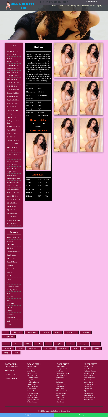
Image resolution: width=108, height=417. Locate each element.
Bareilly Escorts (32, 373)
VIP (5, 332)
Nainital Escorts (88, 375)
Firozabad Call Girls (13, 65)
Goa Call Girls (11, 137)
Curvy (6, 352)
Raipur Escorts (88, 386)
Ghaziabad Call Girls (13, 89)
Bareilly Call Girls (12, 62)
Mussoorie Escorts (89, 377)
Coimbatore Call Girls (13, 151)
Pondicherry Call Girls (13, 178)
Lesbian (70, 344)
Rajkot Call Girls (12, 210)
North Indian (10, 304)
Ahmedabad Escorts (61, 375)
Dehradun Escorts (89, 373)
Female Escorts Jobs (88, 6)
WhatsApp (81, 415)
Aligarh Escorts (32, 380)
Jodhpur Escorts (60, 397)
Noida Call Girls (12, 86)
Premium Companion (13, 269)
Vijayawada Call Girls (13, 220)
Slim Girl (9, 283)
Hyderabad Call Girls (13, 103)
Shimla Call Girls (12, 213)
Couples (57, 332)
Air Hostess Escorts (11, 378)
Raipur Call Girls (12, 203)
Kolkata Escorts (32, 402)
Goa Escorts (59, 382)
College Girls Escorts (11, 366)
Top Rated (86, 332)
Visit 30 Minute (11, 276)
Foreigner (10, 307)
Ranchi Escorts (88, 400)
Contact (60, 6)
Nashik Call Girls (12, 175)
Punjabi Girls (11, 258)
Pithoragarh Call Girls (13, 199)
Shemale (17, 344)
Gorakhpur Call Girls (13, 75)
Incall (8, 321)
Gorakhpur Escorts (33, 382)
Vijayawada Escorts (89, 397)
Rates (73, 6)
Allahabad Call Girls (13, 69)
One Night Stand (12, 290)
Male (27, 344)
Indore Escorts (60, 402)
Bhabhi (9, 300)
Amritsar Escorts (61, 386)
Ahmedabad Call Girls (13, 126)
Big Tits (59, 344)
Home (54, 6)
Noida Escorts (31, 389)
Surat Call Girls (11, 130)
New (16, 352)
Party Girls (10, 265)
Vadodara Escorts (61, 380)
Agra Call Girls (11, 58)
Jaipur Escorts (60, 389)
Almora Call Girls (12, 196)
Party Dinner (49, 348)
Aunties (9, 293)
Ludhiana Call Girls (13, 140)
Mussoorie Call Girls (13, 189)
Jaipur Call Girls (12, 147)
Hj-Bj (75, 348)
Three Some (8, 348)
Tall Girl (9, 279)
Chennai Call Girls (12, 110)
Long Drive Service (13, 286)
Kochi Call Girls (12, 165)
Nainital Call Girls (12, 185)
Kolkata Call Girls (12, 107)
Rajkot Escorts (88, 391)
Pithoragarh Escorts (89, 384)
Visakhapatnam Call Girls (13, 122)
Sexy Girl (10, 272)
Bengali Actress (11, 255)
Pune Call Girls (11, 117)
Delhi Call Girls (11, 55)
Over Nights (17, 332)
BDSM (20, 348)
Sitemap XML (65, 411)
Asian (6, 344)
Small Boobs (63, 348)
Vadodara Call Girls (12, 133)
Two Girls (46, 332)
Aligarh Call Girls (12, 72)
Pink (48, 344)
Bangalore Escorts (32, 397)
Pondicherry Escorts (90, 371)
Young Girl (10, 314)
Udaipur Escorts (60, 395)
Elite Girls (10, 241)
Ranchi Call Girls (12, 224)
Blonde (38, 344)
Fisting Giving (11, 317)
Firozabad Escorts (32, 375)
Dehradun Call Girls (13, 182)
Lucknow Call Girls (13, 82)
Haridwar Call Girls (13, 192)
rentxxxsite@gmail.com (27, 415)
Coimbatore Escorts (61, 391)
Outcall (9, 324)
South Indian (10, 244)
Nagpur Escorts (88, 366)
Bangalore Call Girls (13, 100)
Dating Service (33, 348)
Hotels (78, 6)
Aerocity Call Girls (12, 96)
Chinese (95, 344)
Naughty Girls (8, 336)
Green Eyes (83, 344)
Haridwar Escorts (89, 380)
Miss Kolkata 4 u (55, 411)
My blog (99, 6)
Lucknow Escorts (32, 386)
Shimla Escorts (88, 393)
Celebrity (9, 310)
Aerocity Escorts (32, 395)
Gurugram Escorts (32, 393)
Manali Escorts (88, 395)
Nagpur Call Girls (12, 172)
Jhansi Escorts (31, 384)
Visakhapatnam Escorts (62, 373)
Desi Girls (10, 297)
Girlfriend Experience (13, 251)
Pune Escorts (59, 371)
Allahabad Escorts (32, 377)
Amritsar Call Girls (12, 144)
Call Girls (10, 248)
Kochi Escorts (60, 400)
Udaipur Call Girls (12, 158)
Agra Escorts (31, 371)
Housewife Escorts (10, 374)
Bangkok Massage (12, 262)
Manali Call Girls (12, 217)
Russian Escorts (9, 370)
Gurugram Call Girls (13, 93)
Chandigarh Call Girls (13, 114)
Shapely (86, 348)
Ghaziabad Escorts (32, 391)
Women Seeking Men (13, 237)
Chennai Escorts (60, 366)
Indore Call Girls (12, 168)
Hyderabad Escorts (33, 400)
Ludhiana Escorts (61, 384)
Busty (97, 348)
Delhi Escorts (31, 369)
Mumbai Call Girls (12, 51)
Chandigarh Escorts (61, 369)
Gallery (67, 6)
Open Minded (32, 332)
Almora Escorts (88, 382)
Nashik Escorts (88, 369)
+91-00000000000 (91, 2)
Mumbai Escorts (32, 366)
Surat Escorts (59, 377)
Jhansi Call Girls (12, 79)
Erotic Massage (71, 332)
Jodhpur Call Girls (12, 161)
